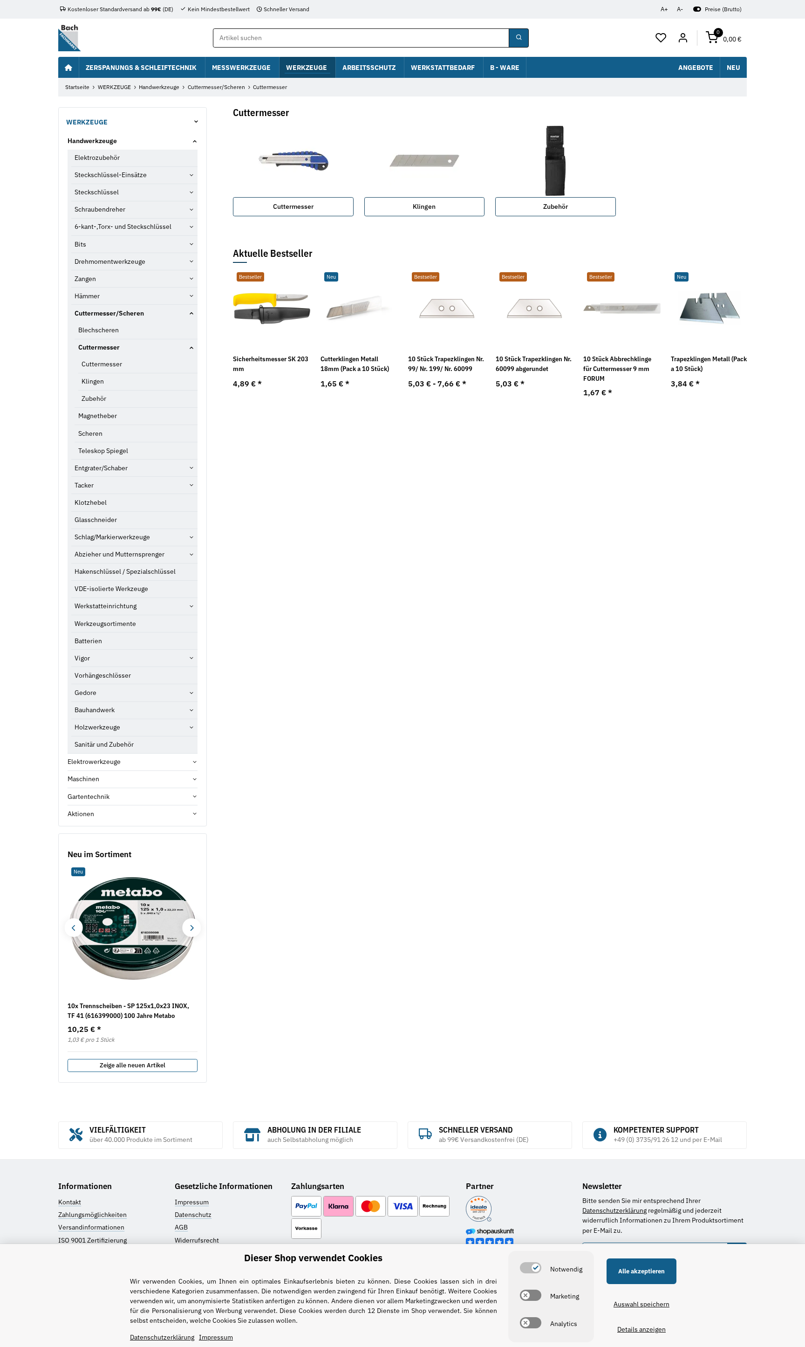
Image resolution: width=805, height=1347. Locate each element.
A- (680, 9)
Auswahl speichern (641, 1304)
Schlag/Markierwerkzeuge (112, 537)
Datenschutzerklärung (614, 1210)
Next (191, 928)
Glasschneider (96, 519)
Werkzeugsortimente (105, 623)
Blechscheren (98, 330)
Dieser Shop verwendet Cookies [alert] (313, 1257)
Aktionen (81, 814)
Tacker (84, 485)
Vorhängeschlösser (103, 675)
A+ (664, 9)
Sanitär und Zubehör (104, 744)
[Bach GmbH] (69, 38)
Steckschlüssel (97, 192)
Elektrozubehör (97, 157)
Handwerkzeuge (92, 141)
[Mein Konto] (683, 38)
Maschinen (83, 779)
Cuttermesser (293, 206)
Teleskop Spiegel (103, 451)
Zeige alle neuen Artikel (132, 1065)
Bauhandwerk (95, 710)
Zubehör (555, 206)
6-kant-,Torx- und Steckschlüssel (123, 226)
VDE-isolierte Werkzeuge (111, 588)
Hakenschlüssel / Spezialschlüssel (125, 571)
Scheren (90, 433)
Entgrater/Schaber (101, 468)
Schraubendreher (100, 209)
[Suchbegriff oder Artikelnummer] (518, 38)
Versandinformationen (91, 1227)
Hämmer (87, 296)
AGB (181, 1227)
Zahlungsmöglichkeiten (92, 1214)
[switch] (530, 1267)
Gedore (85, 692)
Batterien (88, 641)
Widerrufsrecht (197, 1240)
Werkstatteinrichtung (105, 606)
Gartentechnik (88, 796)
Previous (73, 928)
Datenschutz (193, 1214)
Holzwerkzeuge (97, 727)
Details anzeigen (641, 1329)
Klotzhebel (91, 502)
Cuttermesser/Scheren (109, 313)
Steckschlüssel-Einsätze (111, 175)
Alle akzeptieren (641, 1271)
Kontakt (69, 1202)
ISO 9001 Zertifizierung (92, 1240)
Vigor (82, 658)
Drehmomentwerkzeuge (110, 261)
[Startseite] (68, 67)
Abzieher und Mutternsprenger (119, 554)
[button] (661, 38)
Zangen (85, 279)
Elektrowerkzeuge (94, 761)
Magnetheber (97, 416)
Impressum (192, 1202)
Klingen (424, 206)
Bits (80, 244)
